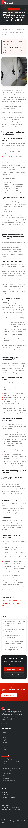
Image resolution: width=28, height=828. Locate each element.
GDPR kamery (6, 783)
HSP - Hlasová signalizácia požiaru (11, 766)
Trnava (13, 807)
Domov (4, 732)
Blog (4, 747)
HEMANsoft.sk (24, 825)
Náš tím (5, 742)
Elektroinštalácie (7, 773)
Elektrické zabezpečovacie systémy (11, 761)
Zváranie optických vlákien (9, 771)
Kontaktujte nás (10, 695)
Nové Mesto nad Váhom (6, 809)
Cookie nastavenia (11, 821)
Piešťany (3, 807)
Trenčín (14, 811)
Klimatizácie (6, 778)
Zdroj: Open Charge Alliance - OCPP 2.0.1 (12, 600)
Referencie (5, 744)
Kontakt (5, 749)
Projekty (5, 740)
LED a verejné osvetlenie (9, 775)
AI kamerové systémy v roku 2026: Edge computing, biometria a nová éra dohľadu (15, 623)
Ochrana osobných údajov (3, 821)
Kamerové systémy (7, 759)
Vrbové (17, 807)
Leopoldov (3, 811)
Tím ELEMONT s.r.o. (12, 41)
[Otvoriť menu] (25, 2)
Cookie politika (17, 821)
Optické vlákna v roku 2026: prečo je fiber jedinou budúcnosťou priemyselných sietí (14, 649)
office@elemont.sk (7, 795)
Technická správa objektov (9, 780)
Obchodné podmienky (23, 821)
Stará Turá (9, 811)
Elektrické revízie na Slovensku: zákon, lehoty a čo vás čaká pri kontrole (14, 642)
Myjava (14, 809)
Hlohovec (8, 807)
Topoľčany (20, 809)
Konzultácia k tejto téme (14, 669)
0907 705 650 (15, 674)
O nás (4, 735)
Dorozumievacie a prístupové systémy (12, 768)
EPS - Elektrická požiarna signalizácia (12, 763)
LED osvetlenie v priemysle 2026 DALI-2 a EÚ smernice (15, 630)
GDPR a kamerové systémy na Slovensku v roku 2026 (12, 636)
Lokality (4, 737)
